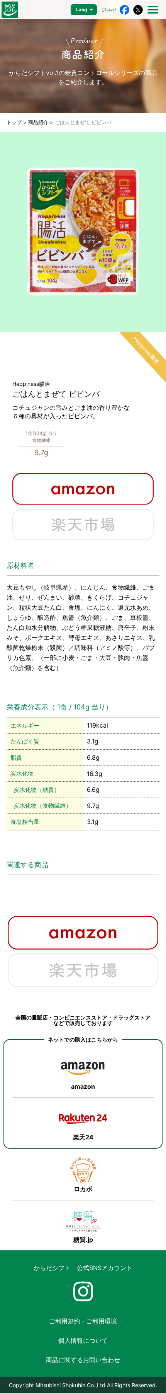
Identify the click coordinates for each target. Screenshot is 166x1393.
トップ (14, 122)
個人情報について (83, 1340)
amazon (83, 1086)
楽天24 (83, 1137)
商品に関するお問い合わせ (83, 1360)
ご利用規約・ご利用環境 (83, 1321)
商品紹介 (38, 122)
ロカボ (83, 1189)
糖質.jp (83, 1239)
